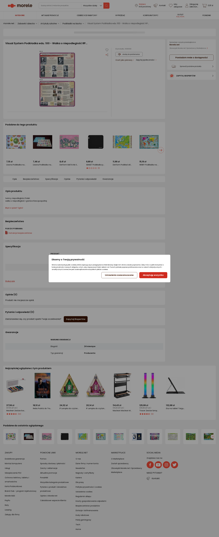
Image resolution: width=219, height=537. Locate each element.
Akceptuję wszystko (153, 275)
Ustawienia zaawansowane (119, 275)
